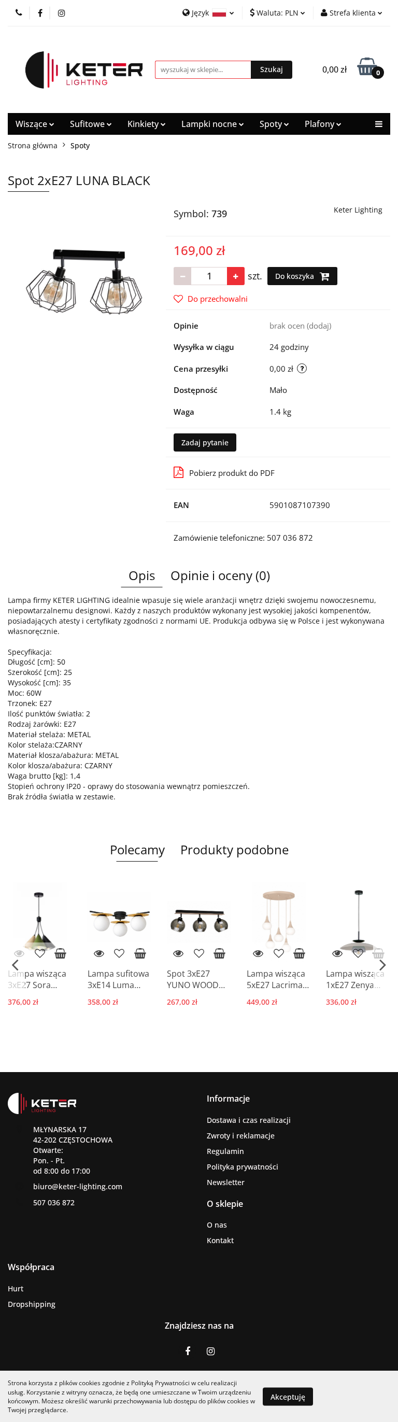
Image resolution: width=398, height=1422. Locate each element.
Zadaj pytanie (205, 442)
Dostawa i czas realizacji (249, 1120)
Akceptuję (288, 1396)
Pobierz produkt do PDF (232, 473)
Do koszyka (295, 276)
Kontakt (220, 1240)
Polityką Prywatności (160, 1382)
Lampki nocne (210, 124)
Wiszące (32, 124)
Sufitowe (88, 124)
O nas (217, 1225)
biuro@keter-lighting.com (77, 1186)
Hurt (15, 1288)
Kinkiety (144, 124)
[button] (228, 1099)
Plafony (320, 124)
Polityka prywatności (242, 1167)
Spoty (272, 124)
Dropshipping (31, 1304)
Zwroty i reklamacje (241, 1136)
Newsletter (226, 1182)
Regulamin (225, 1151)
